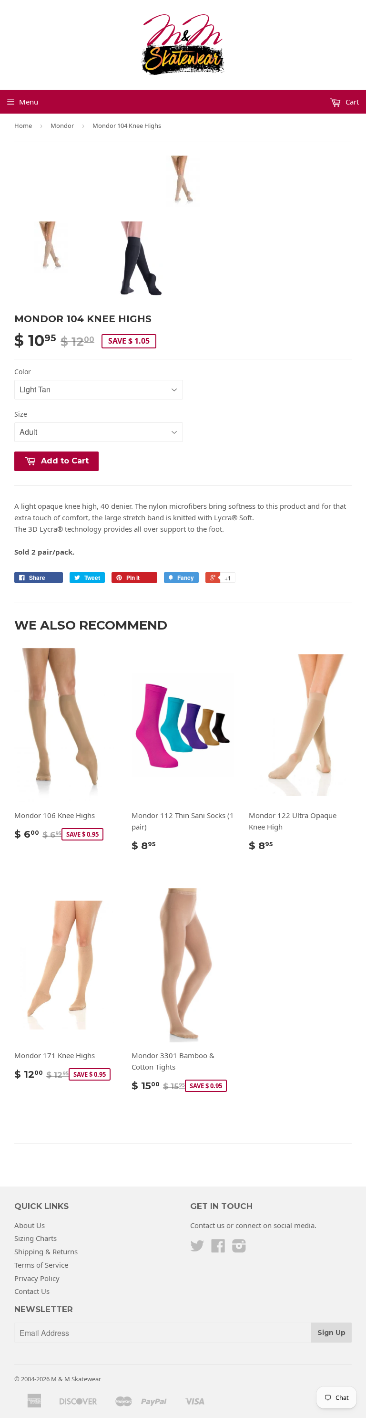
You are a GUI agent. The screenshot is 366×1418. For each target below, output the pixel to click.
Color (22, 371)
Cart (351, 101)
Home (23, 125)
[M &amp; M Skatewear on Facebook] (218, 1248)
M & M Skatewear (76, 1379)
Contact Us (32, 1291)
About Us (29, 1225)
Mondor (62, 125)
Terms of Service (41, 1265)
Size (20, 414)
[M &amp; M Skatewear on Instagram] (239, 1248)
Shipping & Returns (46, 1251)
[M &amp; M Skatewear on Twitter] (197, 1248)
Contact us (207, 1225)
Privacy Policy (37, 1278)
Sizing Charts (35, 1238)
